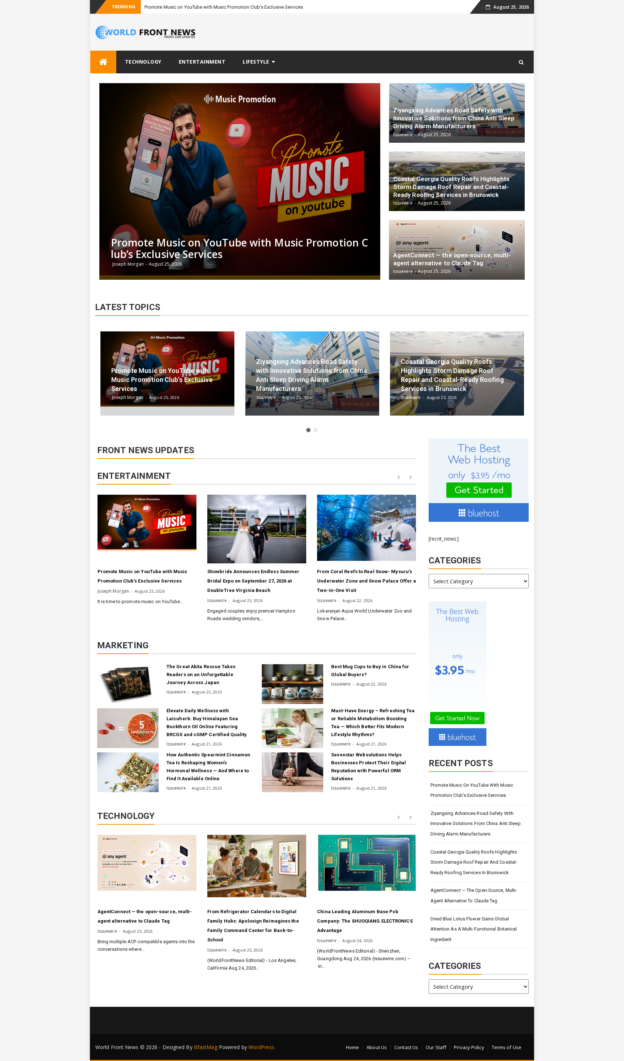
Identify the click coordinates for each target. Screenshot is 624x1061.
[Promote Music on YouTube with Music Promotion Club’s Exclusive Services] (147, 522)
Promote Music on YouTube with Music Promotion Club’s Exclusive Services (223, 7)
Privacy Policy (469, 1047)
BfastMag (205, 1047)
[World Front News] (103, 62)
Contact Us (406, 1047)
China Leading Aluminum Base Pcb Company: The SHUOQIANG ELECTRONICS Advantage (364, 921)
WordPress (261, 1047)
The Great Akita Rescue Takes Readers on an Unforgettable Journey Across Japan (200, 674)
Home (352, 1047)
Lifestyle (256, 61)
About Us (377, 1047)
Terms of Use (506, 1047)
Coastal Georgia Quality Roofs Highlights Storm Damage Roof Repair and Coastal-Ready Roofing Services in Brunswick (473, 862)
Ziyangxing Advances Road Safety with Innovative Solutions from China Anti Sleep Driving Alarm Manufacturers (475, 824)
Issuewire (217, 600)
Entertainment (202, 61)
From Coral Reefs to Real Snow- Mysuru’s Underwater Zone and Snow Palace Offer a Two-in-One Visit (366, 581)
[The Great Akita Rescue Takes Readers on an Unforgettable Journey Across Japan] (128, 684)
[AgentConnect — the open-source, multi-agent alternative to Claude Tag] (147, 862)
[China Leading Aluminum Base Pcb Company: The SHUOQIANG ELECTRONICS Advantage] (366, 862)
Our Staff (436, 1047)
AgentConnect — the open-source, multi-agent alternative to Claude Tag (473, 895)
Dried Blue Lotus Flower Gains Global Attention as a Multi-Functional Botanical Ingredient (473, 929)
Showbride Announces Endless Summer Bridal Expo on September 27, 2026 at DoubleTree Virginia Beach (253, 581)
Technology (143, 61)
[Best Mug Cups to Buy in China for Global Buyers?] (292, 684)
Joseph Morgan (113, 591)
